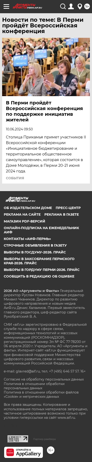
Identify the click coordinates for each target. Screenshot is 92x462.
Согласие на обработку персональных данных (44, 379)
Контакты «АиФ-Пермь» (27, 239)
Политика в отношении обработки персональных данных (34, 386)
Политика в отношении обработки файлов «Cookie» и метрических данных (41, 394)
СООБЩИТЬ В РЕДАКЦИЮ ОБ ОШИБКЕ (39, 276)
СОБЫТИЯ (15, 178)
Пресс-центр (68, 208)
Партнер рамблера (44, 439)
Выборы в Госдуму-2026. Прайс (35, 252)
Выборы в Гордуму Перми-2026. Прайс (41, 270)
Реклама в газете (61, 214)
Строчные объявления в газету (35, 245)
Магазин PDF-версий (24, 221)
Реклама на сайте (22, 214)
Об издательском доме (28, 208)
